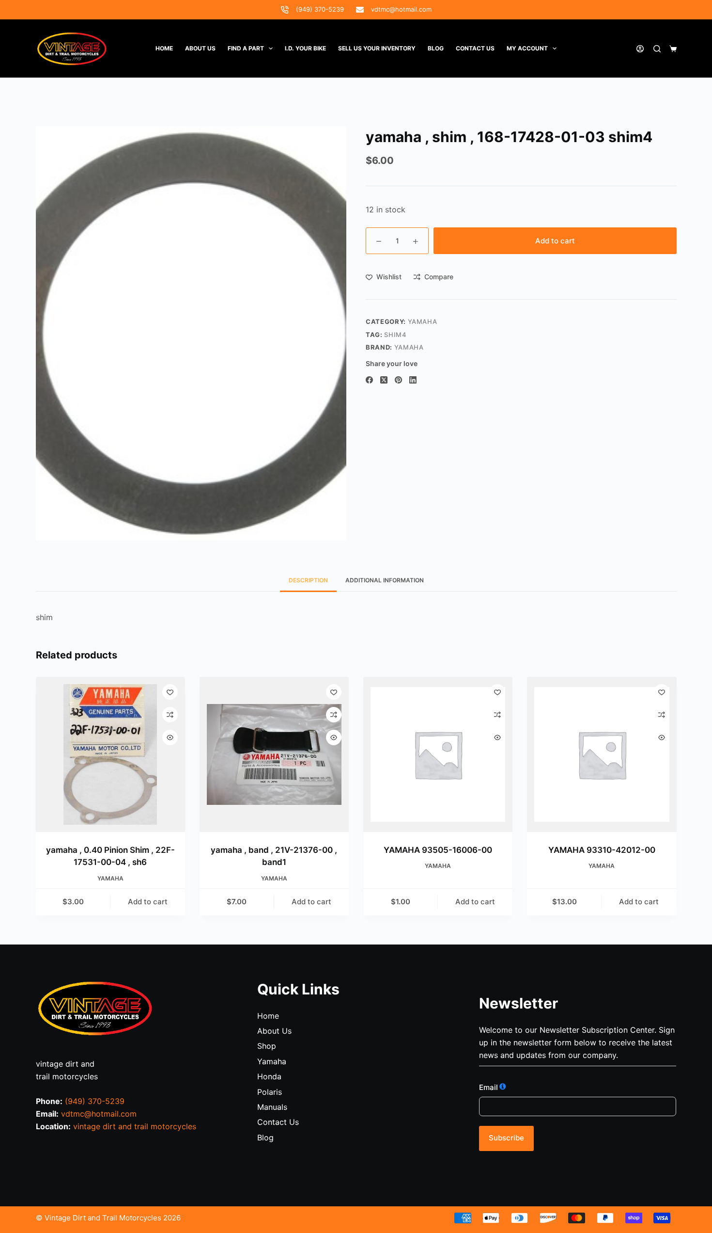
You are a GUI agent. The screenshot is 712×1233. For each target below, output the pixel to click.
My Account (527, 48)
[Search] (657, 48)
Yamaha (422, 321)
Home (164, 48)
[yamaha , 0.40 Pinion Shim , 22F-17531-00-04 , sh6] (110, 754)
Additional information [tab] (384, 580)
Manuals (272, 1107)
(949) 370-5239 (320, 9)
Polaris (269, 1092)
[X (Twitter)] (383, 380)
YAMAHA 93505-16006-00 (438, 850)
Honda (269, 1076)
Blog (436, 48)
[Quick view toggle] (170, 737)
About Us (200, 48)
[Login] (640, 48)
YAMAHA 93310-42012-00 (601, 850)
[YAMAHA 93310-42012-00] (601, 754)
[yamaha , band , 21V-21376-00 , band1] (274, 754)
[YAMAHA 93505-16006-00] (438, 754)
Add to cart (555, 240)
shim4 (395, 334)
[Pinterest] (398, 380)
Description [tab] (308, 580)
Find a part (246, 48)
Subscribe (506, 1137)
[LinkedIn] (413, 380)
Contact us (475, 48)
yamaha (409, 347)
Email (488, 1087)
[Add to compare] (170, 714)
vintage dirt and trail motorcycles (134, 1126)
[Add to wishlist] (170, 692)
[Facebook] (369, 380)
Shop (266, 1046)
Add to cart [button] (148, 901)
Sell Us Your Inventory (377, 48)
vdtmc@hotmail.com (401, 9)
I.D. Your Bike (305, 48)
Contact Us (278, 1122)
